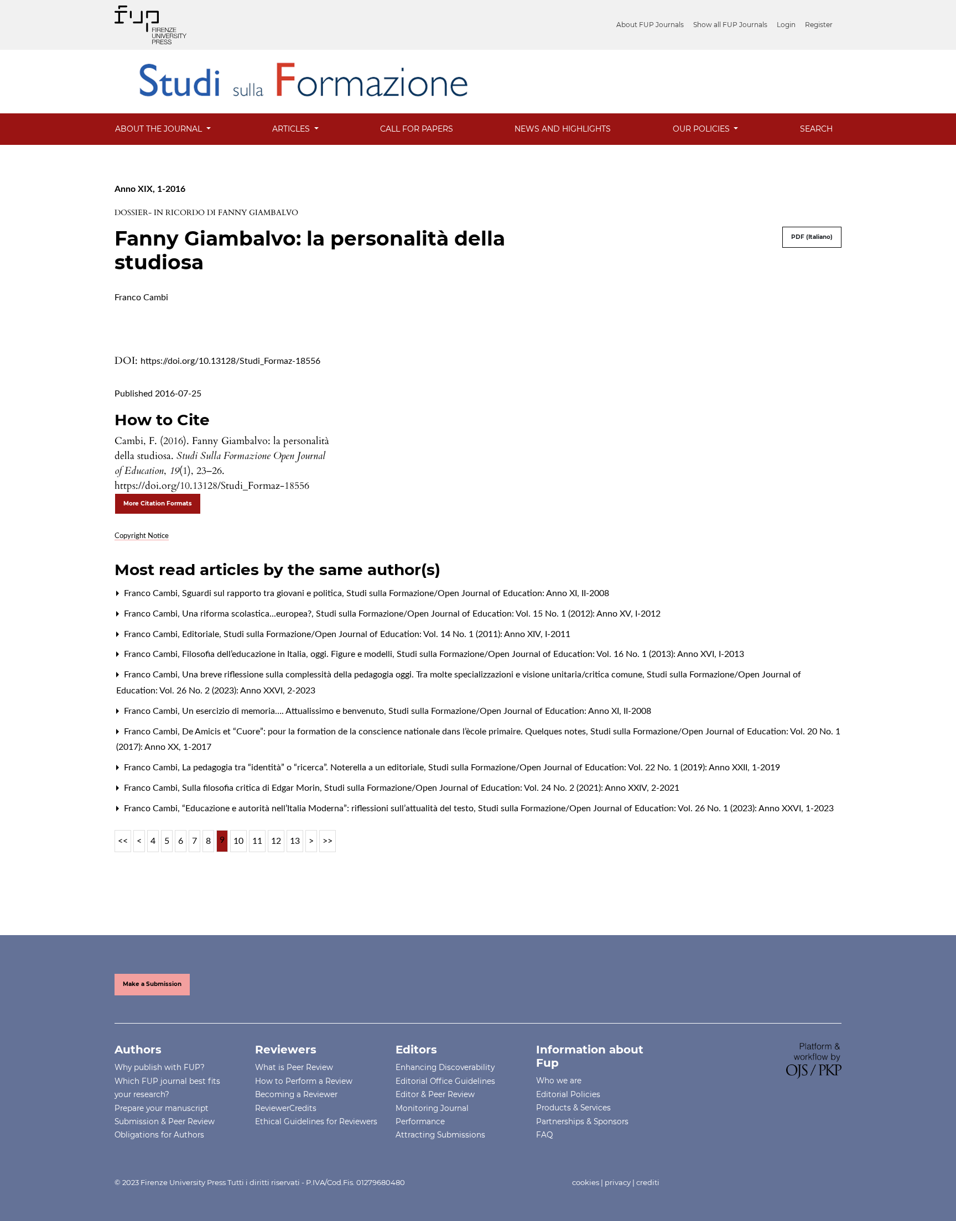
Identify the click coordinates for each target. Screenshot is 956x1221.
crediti (647, 1182)
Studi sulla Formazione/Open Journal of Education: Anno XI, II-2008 (477, 593)
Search (816, 129)
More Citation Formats (157, 503)
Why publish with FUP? (160, 1067)
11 (257, 841)
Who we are (558, 1080)
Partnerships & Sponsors (582, 1121)
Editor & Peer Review (435, 1094)
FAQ (544, 1134)
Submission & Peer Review (165, 1121)
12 (276, 841)
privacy (618, 1182)
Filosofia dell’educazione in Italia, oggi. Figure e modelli (288, 654)
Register (819, 24)
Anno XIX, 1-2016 (150, 189)
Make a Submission (152, 984)
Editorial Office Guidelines (445, 1081)
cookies (585, 1182)
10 (238, 841)
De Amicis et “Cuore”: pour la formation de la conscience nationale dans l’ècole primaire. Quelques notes (385, 731)
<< (123, 841)
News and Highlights (563, 129)
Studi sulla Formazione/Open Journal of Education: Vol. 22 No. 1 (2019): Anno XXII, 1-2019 (604, 767)
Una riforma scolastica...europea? (248, 613)
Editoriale (201, 634)
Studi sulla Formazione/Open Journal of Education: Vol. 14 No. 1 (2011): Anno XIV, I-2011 (397, 634)
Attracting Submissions (440, 1134)
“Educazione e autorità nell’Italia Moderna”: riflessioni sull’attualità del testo (329, 808)
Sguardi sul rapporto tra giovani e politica (263, 593)
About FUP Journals (650, 24)
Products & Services (573, 1107)
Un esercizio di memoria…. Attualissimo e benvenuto (284, 711)
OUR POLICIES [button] (702, 129)
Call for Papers (416, 129)
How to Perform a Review (303, 1081)
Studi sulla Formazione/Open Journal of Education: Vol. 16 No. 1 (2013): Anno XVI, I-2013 (570, 654)
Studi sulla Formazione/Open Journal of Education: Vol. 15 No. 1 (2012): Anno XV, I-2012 (488, 613)
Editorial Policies (568, 1094)
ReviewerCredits (285, 1108)
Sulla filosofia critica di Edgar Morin (252, 788)
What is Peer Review (294, 1067)
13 (295, 841)
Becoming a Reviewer (296, 1094)
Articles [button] (292, 129)
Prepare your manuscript (162, 1108)
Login (786, 24)
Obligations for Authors (159, 1134)
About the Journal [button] (159, 129)
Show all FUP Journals (730, 24)
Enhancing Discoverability (445, 1067)
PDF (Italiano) (812, 237)
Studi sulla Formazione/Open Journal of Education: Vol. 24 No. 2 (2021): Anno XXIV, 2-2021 (501, 788)
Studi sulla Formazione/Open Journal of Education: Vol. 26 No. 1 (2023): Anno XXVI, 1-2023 (656, 808)
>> (327, 841)
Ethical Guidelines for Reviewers (316, 1121)
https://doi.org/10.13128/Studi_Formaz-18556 (230, 361)
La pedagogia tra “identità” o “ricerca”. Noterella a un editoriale (304, 767)
